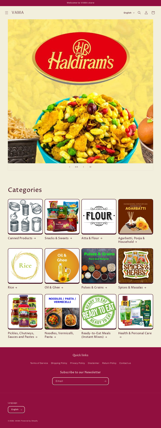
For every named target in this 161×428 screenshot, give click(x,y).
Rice (11, 287)
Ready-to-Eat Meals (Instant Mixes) (96, 335)
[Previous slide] (69, 166)
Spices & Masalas (130, 287)
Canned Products (20, 238)
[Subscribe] (105, 381)
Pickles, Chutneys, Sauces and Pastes (21, 335)
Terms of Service (39, 363)
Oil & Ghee (52, 287)
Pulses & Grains (92, 287)
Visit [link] (80, 91)
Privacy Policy (77, 363)
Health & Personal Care (135, 333)
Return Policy (109, 363)
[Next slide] (83, 166)
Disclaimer (93, 363)
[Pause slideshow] (91, 166)
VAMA (17, 421)
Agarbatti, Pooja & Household (131, 240)
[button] (6, 12)
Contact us (125, 363)
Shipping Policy (59, 363)
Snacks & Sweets (57, 238)
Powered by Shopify (29, 421)
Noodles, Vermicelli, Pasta (59, 335)
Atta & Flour (90, 238)
